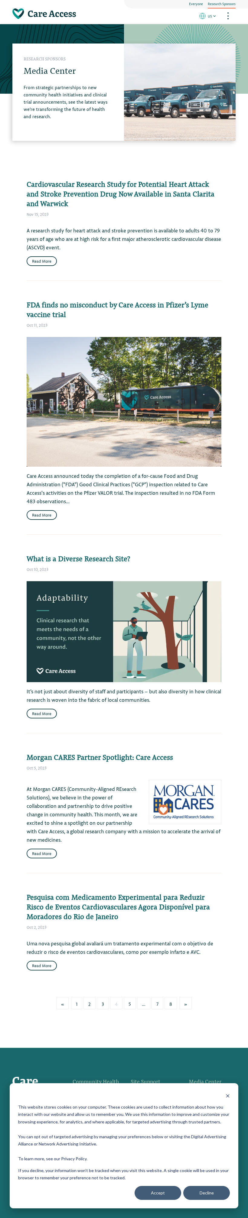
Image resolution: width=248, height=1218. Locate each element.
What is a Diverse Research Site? (78, 558)
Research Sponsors (222, 3)
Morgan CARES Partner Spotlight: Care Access (100, 757)
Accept (158, 1192)
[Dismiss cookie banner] (228, 1095)
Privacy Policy (73, 1158)
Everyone (196, 3)
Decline (207, 1192)
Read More (41, 261)
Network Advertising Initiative (67, 1143)
